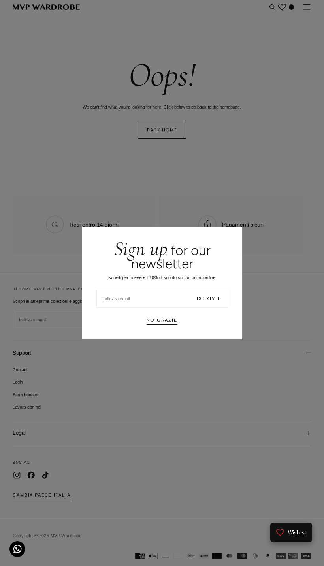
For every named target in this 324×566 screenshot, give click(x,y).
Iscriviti (209, 299)
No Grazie (162, 320)
